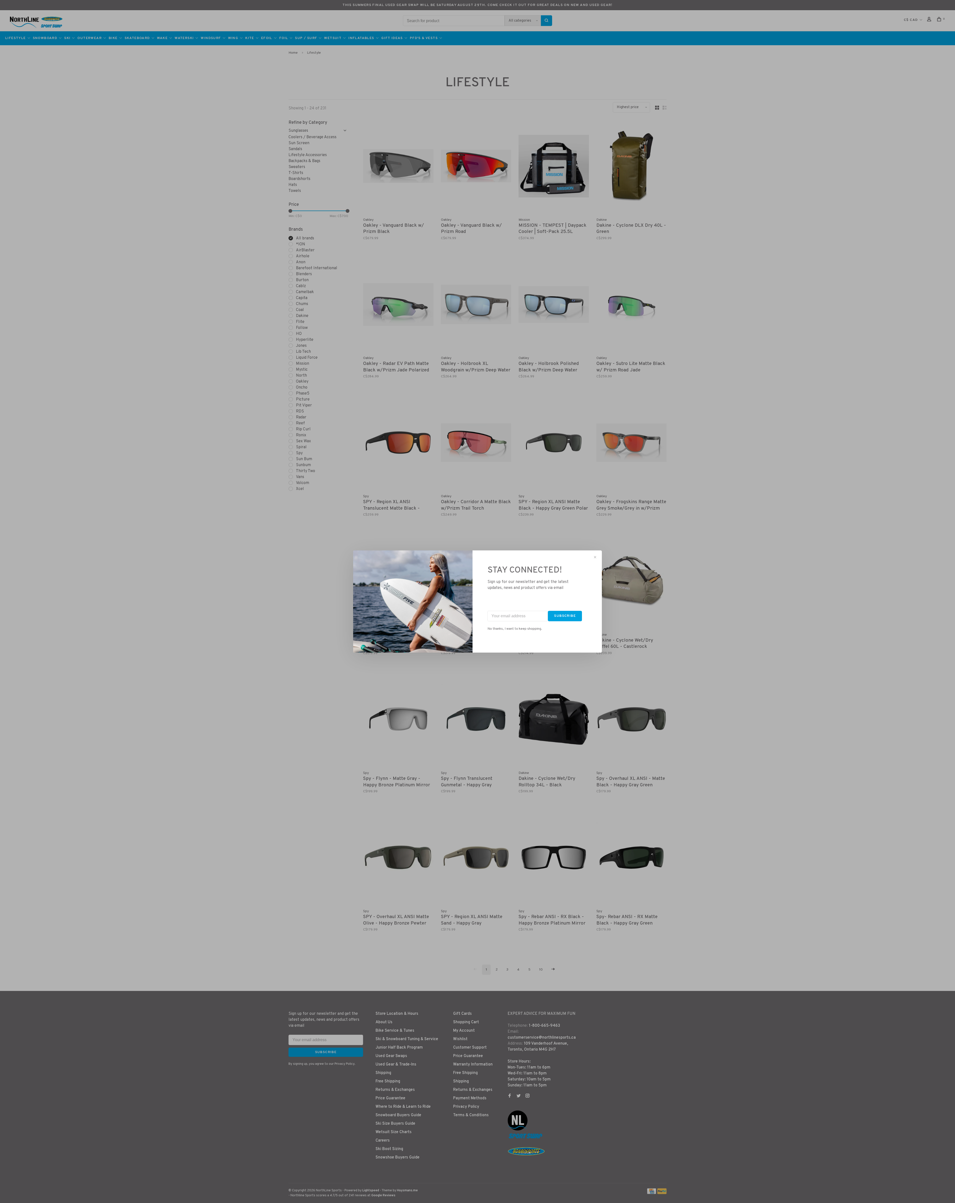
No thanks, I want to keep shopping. (514, 629)
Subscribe (565, 616)
